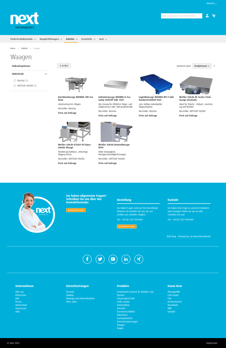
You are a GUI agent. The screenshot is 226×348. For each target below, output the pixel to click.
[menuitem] (22, 39)
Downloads (173, 305)
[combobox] (181, 16)
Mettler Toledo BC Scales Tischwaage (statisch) (195, 98)
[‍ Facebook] (87, 259)
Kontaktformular (76, 210)
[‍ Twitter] (100, 259)
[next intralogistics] (24, 20)
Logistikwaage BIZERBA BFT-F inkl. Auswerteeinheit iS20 (156, 98)
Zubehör (24, 48)
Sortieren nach (184, 66)
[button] (212, 4)
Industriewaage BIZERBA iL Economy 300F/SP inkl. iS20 (114, 98)
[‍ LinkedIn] (125, 259)
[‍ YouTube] (113, 259)
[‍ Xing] (138, 259)
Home (13, 48)
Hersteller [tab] (17, 73)
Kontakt (171, 311)
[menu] (57, 39)
